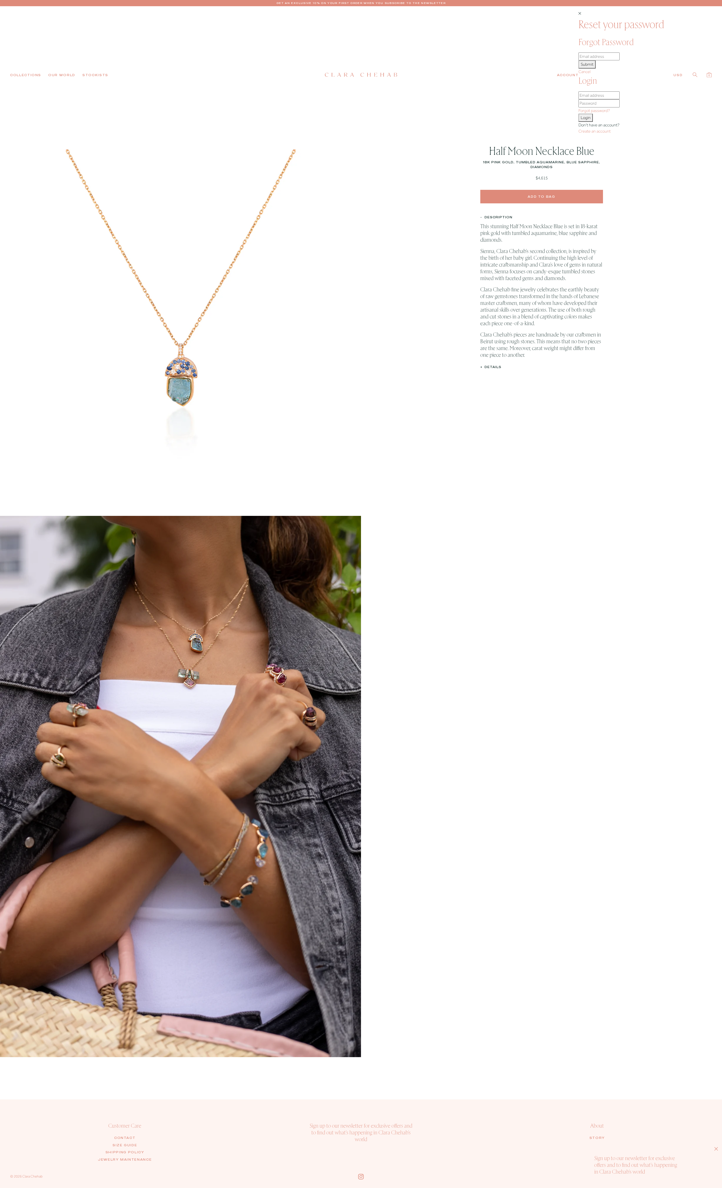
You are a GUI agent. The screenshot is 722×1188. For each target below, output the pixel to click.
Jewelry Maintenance (125, 1159)
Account (568, 75)
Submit (587, 64)
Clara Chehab (32, 1176)
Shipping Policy (124, 1152)
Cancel (584, 71)
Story (597, 1138)
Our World (61, 75)
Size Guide (125, 1145)
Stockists (95, 75)
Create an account (594, 131)
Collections (25, 75)
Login (586, 117)
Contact (125, 1138)
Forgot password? (594, 110)
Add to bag (541, 196)
